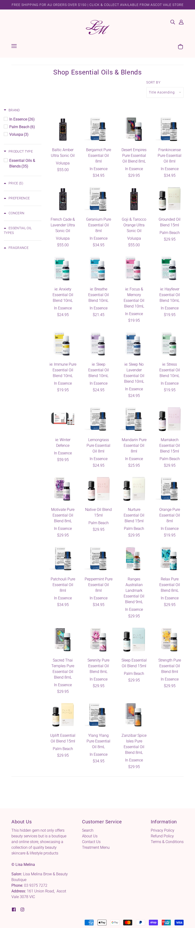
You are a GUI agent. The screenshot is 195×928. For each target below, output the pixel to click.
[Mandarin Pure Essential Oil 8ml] (134, 419)
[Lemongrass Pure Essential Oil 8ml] (98, 419)
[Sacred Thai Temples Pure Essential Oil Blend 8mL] (63, 640)
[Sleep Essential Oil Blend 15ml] (134, 640)
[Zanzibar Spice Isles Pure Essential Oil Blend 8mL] (134, 715)
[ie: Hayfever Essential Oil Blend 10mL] (170, 269)
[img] (172, 22)
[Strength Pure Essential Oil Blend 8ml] (170, 640)
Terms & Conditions (167, 841)
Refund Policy (162, 836)
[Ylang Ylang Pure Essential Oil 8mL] (98, 715)
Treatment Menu (96, 847)
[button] (12, 110)
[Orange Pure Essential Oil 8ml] (170, 489)
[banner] (97, 27)
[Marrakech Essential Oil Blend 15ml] (170, 419)
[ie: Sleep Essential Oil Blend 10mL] (98, 344)
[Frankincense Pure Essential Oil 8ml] (170, 129)
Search (87, 830)
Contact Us (91, 841)
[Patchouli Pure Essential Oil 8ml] (63, 559)
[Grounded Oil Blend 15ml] (170, 199)
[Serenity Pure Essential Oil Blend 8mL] (98, 640)
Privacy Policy (162, 830)
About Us (90, 836)
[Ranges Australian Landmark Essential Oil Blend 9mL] (134, 559)
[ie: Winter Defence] (63, 419)
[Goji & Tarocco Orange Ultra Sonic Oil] (134, 199)
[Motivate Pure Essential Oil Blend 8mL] (63, 489)
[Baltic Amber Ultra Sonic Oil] (63, 129)
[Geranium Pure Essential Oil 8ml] (98, 199)
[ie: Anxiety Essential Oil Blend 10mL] (63, 269)
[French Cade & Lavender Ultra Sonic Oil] (63, 199)
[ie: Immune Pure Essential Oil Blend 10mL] (63, 344)
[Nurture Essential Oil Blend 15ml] (134, 489)
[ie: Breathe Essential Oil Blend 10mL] (98, 269)
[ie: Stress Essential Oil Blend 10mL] (170, 344)
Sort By (153, 82)
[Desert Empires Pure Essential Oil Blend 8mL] (134, 129)
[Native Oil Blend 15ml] (98, 489)
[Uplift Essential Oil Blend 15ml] (63, 715)
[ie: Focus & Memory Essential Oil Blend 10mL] (134, 269)
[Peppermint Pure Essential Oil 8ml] (98, 559)
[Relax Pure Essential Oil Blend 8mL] (170, 559)
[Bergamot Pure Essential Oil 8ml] (98, 129)
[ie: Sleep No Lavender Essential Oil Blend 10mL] (134, 344)
